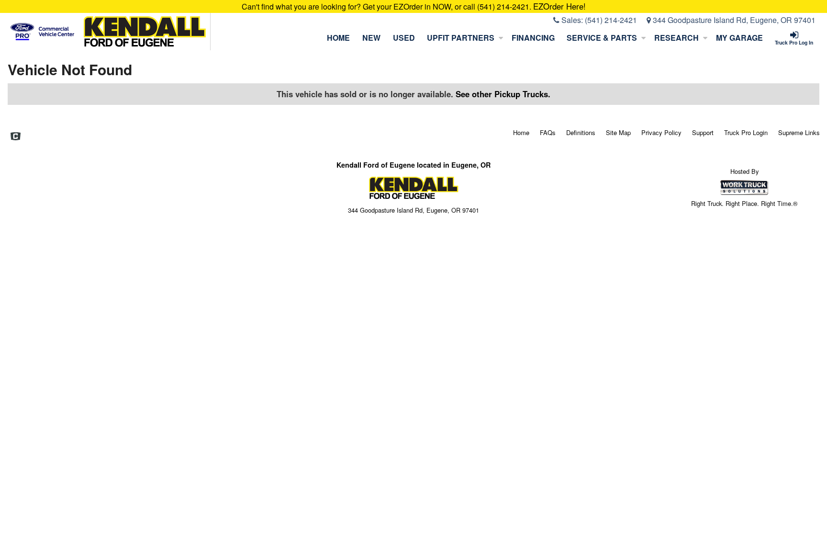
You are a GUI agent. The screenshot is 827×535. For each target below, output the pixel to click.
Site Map (618, 132)
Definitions (580, 132)
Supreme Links (799, 132)
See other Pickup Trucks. (503, 94)
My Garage (739, 37)
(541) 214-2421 (611, 19)
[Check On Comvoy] (15, 137)
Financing (533, 37)
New (371, 37)
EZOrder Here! (559, 6)
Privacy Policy (661, 132)
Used (404, 37)
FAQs (548, 132)
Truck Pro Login (746, 132)
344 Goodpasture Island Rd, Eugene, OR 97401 (733, 19)
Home (338, 37)
